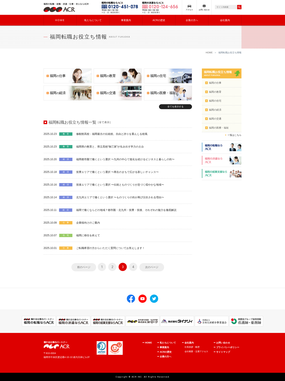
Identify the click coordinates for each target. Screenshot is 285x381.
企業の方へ (192, 20)
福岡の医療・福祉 (219, 127)
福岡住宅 (158, 76)
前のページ (83, 267)
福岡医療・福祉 (163, 93)
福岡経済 (58, 93)
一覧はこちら (234, 135)
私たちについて (93, 20)
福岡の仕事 (215, 82)
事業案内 (126, 20)
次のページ (151, 267)
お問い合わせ (204, 10)
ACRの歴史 (159, 20)
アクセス (189, 10)
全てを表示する (175, 106)
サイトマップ (223, 352)
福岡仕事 (58, 76)
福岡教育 (108, 76)
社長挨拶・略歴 (192, 347)
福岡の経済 (215, 109)
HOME (60, 20)
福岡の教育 (215, 91)
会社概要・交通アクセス (196, 351)
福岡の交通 (215, 118)
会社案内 (225, 20)
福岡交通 (108, 93)
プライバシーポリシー (227, 347)
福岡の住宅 (215, 100)
